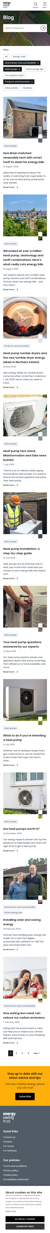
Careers (7, 1141)
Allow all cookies (25, 1219)
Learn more (11, 1211)
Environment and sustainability (20, 62)
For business (10, 1150)
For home (8, 1146)
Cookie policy (10, 1175)
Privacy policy (10, 1170)
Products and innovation (17, 81)
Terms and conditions (15, 1166)
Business (27, 88)
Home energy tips (35, 69)
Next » (37, 1053)
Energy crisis (19, 56)
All (6, 56)
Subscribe (25, 1096)
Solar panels (11, 88)
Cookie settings (25, 1226)
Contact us (9, 1137)
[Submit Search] (43, 28)
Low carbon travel (14, 75)
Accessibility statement (16, 1179)
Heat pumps (11, 69)
